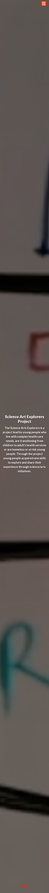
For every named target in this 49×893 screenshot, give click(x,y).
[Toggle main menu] (43, 3)
